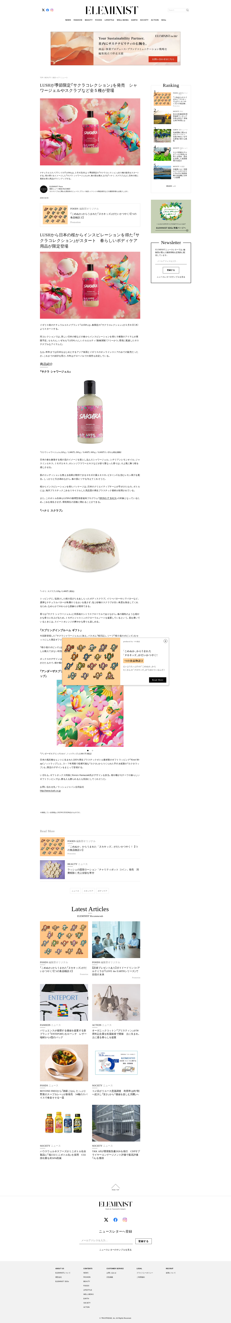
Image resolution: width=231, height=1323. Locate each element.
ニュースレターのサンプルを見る (171, 277)
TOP (42, 78)
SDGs (163, 20)
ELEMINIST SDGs (62, 1281)
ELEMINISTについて (62, 1273)
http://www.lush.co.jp (50, 791)
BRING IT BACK (107, 498)
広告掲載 (110, 1277)
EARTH (134, 20)
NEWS (68, 20)
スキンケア (88, 891)
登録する (171, 270)
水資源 (182, 166)
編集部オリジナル (183, 93)
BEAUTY (89, 20)
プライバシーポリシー (145, 1273)
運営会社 (58, 1277)
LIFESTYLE (109, 20)
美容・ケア (56, 78)
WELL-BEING (123, 20)
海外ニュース (183, 130)
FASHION (78, 20)
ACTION (155, 20)
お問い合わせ (111, 1273)
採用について (171, 1273)
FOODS (98, 20)
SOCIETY (144, 20)
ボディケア (102, 891)
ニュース (64, 78)
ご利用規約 (141, 1277)
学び (181, 111)
